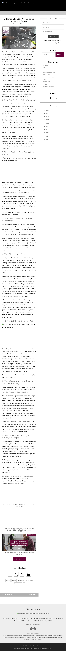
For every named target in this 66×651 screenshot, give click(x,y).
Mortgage (45, 84)
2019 (47, 133)
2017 (47, 139)
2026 (47, 110)
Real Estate (30, 580)
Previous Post (8, 594)
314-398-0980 (35, 624)
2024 (47, 117)
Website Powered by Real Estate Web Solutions (33, 645)
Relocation (21, 580)
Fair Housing (39, 639)
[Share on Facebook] (10, 574)
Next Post (31, 594)
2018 (47, 136)
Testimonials (33, 609)
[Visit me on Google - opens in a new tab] (56, 98)
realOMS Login (48, 648)
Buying (8, 580)
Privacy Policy (26, 639)
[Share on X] (16, 574)
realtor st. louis (18, 584)
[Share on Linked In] (28, 574)
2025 (47, 113)
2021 (47, 126)
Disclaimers (42, 648)
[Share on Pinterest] (22, 574)
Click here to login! (53, 43)
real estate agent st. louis (49, 72)
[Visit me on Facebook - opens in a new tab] (50, 98)
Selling (14, 580)
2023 (47, 120)
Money (44, 79)
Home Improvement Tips (48, 86)
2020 (47, 130)
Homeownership (47, 74)
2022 (47, 123)
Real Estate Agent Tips (48, 77)
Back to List (18, 559)
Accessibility (33, 639)
